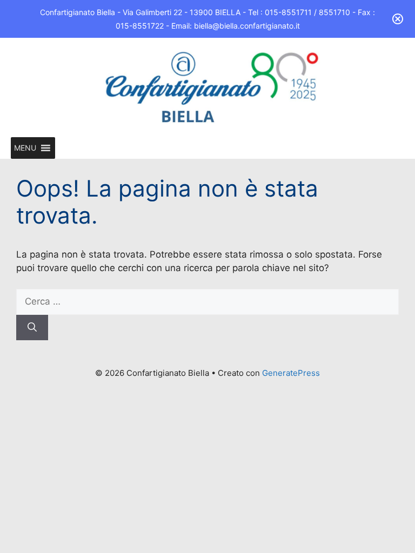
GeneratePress (291, 373)
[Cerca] (32, 328)
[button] (25, 148)
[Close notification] (397, 18)
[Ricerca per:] (207, 301)
